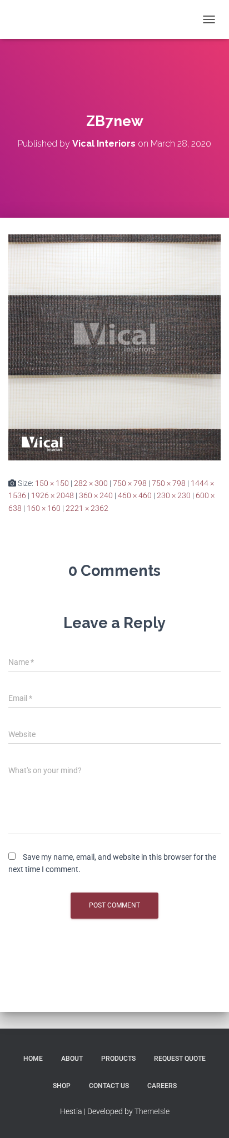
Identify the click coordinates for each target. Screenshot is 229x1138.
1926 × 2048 (52, 495)
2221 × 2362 (87, 508)
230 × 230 (174, 495)
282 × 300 (91, 483)
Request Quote (180, 1058)
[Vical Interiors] (37, 19)
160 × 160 (44, 508)
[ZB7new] (114, 346)
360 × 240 (96, 495)
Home (33, 1058)
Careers (162, 1086)
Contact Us (109, 1086)
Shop (62, 1086)
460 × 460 (135, 495)
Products (118, 1058)
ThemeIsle (152, 1111)
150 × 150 (52, 483)
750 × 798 (130, 483)
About (72, 1058)
